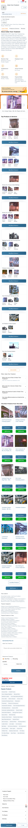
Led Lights (11, 723)
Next (24, 105)
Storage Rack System (17, 712)
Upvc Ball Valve (21, 733)
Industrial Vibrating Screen (7, 701)
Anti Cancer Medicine (12, 726)
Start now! (12, 682)
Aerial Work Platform (6, 712)
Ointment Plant (13, 721)
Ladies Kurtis (4, 723)
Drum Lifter (4, 698)
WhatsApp (22, 91)
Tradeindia (3, 686)
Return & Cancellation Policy (9, 798)
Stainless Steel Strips (17, 717)
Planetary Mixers (21, 721)
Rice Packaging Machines (19, 705)
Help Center (5, 794)
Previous (4, 105)
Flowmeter (4, 703)
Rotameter (17, 701)
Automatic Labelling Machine (8, 710)
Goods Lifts (19, 728)
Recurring (15, 658)
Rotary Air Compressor (13, 703)
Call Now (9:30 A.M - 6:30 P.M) (10, 91)
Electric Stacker (12, 698)
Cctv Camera (18, 723)
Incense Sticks (5, 728)
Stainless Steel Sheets (6, 717)
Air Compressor (22, 726)
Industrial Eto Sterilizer (7, 705)
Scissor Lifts (19, 698)
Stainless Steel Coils (13, 730)
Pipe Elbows (4, 735)
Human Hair (4, 691)
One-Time (7, 658)
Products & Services (14, 28)
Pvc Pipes (22, 730)
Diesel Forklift (19, 710)
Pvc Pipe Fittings (5, 733)
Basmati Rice (17, 694)
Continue (18, 670)
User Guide (5, 796)
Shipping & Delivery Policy (8, 800)
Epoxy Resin (4, 714)
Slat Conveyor (5, 721)
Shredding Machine (6, 707)
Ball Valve (4, 726)
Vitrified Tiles (4, 730)
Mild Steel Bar (12, 714)
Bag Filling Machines (6, 719)
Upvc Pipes (13, 733)
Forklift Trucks (12, 691)
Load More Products (14, 582)
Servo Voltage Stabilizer (7, 694)
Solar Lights (12, 728)
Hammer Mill (15, 707)
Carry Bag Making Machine (17, 696)
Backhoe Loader (5, 696)
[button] (24, 7)
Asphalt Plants (16, 719)
